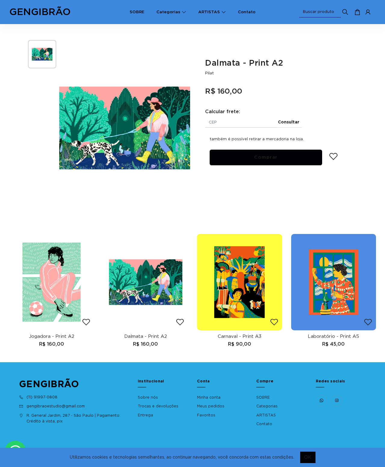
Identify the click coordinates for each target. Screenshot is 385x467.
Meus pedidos (210, 406)
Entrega (145, 415)
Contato (246, 12)
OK (308, 457)
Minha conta (208, 397)
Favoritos (206, 415)
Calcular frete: (222, 111)
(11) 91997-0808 (41, 397)
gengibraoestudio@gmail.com (55, 406)
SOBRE (137, 12)
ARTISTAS (209, 12)
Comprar (266, 157)
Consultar (288, 122)
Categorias (168, 12)
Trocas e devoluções (158, 406)
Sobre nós (148, 397)
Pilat (209, 73)
